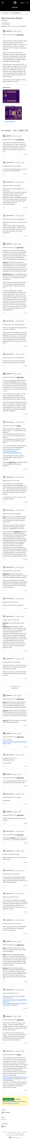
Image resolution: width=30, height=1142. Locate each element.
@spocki (5, 720)
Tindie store (14, 42)
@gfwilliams (20, 34)
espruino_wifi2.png (10, 121)
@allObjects (20, 834)
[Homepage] (15, 2)
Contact (12, 1133)
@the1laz (5, 623)
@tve (4, 948)
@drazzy (5, 710)
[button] (27, 13)
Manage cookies (19, 1133)
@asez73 (5, 262)
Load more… (15, 688)
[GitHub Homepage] (10, 1138)
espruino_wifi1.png (10, 105)
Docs (8, 1133)
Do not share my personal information (15, 1135)
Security (14, 1132)
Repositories (16, 13)
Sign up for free (8, 1099)
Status (18, 1132)
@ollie (4, 516)
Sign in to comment (13, 1103)
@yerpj (19, 425)
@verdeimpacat (7, 274)
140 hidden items (15, 686)
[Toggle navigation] (2, 2)
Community (24, 1132)
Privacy (9, 1132)
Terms (4, 1132)
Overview (6, 13)
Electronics (23, 26)
